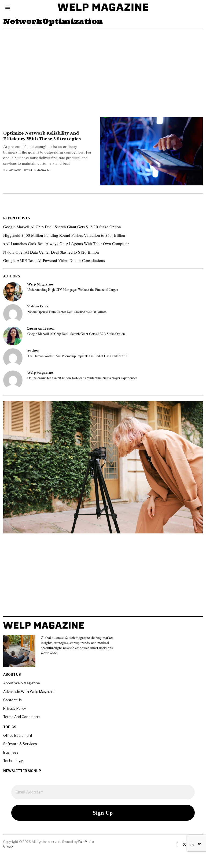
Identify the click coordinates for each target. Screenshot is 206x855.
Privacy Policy (14, 708)
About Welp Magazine (21, 683)
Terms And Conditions (21, 717)
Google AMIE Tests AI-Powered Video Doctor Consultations (54, 260)
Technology (13, 760)
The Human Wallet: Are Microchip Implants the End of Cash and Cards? (77, 356)
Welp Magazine (39, 170)
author (33, 350)
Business (11, 752)
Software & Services (20, 744)
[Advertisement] (103, 69)
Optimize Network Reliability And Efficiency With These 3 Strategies (42, 135)
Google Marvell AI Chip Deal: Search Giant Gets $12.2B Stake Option (62, 226)
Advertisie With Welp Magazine (29, 691)
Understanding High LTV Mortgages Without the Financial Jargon (72, 290)
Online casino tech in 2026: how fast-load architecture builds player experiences (82, 378)
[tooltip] (13, 291)
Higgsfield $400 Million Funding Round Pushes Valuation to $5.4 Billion (64, 235)
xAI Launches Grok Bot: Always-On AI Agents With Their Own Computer (66, 243)
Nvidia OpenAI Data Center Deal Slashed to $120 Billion (51, 252)
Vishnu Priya (37, 306)
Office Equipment (17, 735)
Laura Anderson (40, 328)
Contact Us (12, 700)
